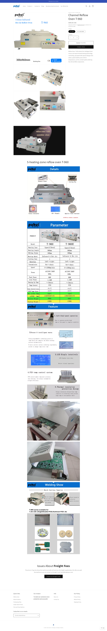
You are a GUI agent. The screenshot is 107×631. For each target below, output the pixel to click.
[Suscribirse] (38, 615)
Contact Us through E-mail (53, 576)
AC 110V (72, 31)
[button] (30, 6)
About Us (56, 597)
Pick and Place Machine (18, 607)
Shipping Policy (77, 602)
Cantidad (70, 34)
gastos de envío (81, 24)
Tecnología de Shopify (59, 627)
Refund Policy (77, 599)
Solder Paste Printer (18, 604)
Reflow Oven (16, 597)
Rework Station (17, 599)
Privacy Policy (77, 597)
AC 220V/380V (80, 31)
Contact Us (56, 599)
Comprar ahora (81, 47)
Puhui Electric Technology (51, 627)
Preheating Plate (17, 602)
